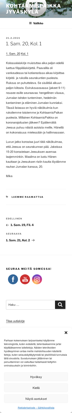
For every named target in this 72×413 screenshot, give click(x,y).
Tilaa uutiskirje (15, 321)
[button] (66, 333)
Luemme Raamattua (28, 197)
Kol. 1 (24, 53)
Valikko (38, 23)
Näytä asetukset (36, 398)
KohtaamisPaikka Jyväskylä (33, 9)
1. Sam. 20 (13, 53)
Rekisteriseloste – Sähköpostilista (36, 407)
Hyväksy (36, 377)
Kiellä (36, 388)
